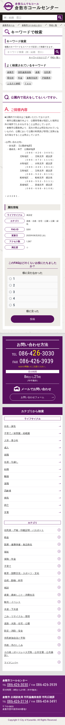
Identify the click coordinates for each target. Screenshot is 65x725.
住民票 (47, 72)
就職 (6, 454)
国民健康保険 (24, 72)
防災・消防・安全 (13, 630)
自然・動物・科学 (13, 580)
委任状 (10, 77)
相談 (6, 587)
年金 (20, 77)
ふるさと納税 (13, 83)
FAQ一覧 (53, 25)
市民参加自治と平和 (14, 637)
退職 (6, 483)
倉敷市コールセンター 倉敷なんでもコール (32, 6)
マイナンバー (11, 662)
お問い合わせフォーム (32, 397)
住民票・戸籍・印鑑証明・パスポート (24, 530)
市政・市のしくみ (13, 645)
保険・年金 (10, 558)
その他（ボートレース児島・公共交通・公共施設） (28, 653)
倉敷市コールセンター (32, 25)
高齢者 (7, 490)
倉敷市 (10, 72)
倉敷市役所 (32, 77)
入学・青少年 (11, 440)
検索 (59, 17)
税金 (6, 537)
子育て (7, 566)
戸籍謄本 (46, 77)
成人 (6, 447)
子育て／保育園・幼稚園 (17, 433)
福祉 (6, 551)
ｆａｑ (27, 83)
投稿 (32, 319)
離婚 (6, 476)
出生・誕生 (10, 426)
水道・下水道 (11, 609)
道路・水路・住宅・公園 (17, 623)
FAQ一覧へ (55, 57)
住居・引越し (11, 462)
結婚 (6, 469)
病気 (6, 497)
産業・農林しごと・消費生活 (19, 594)
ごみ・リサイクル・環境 (17, 616)
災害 (6, 512)
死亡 (6, 505)
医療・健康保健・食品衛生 (18, 544)
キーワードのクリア (38, 57)
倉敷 (37, 72)
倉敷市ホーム (8, 25)
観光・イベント (12, 602)
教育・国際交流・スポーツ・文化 (21, 573)
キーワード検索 (16, 41)
